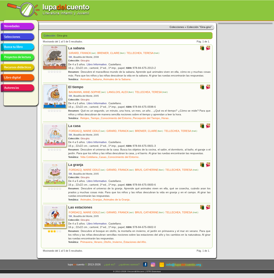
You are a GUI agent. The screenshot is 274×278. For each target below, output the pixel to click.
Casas (102, 156)
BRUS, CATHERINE (149, 169)
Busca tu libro (17, 47)
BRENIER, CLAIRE (111, 53)
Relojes (84, 118)
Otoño (107, 241)
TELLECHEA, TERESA (143, 53)
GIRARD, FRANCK (82, 53)
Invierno (117, 241)
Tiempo (95, 118)
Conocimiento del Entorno (116, 118)
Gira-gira (85, 60)
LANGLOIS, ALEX (120, 92)
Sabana (97, 79)
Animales (85, 79)
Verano (98, 241)
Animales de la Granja (116, 199)
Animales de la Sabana (116, 79)
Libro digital (17, 77)
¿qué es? (109, 264)
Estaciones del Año (135, 241)
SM (70, 57)
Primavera (86, 241)
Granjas (97, 199)
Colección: (49, 35)
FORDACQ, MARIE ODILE (87, 130)
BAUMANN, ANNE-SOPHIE (87, 92)
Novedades (17, 26)
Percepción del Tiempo (146, 118)
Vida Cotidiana (88, 156)
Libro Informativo (97, 64)
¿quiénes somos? (129, 264)
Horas (165, 118)
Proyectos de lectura (17, 57)
